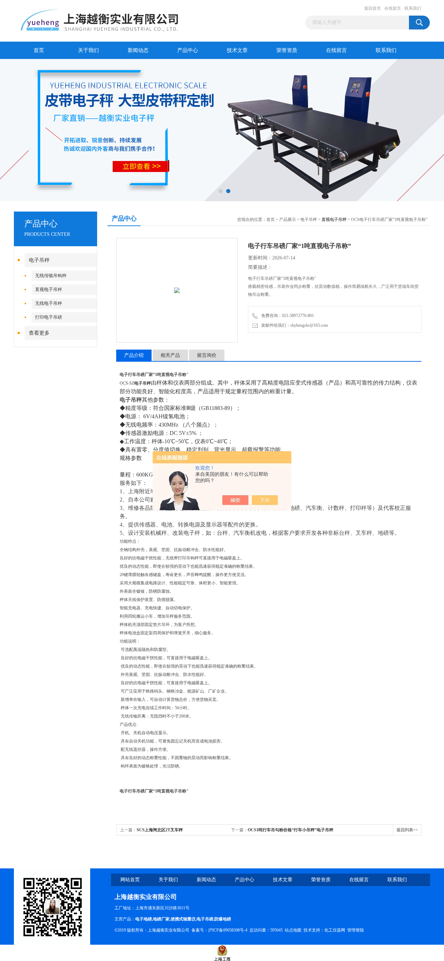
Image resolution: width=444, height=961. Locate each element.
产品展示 (287, 219)
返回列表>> (407, 829)
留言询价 (206, 355)
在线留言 (392, 8)
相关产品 (170, 355)
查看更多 (39, 333)
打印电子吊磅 (48, 317)
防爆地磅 (222, 919)
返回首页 (372, 8)
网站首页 (130, 879)
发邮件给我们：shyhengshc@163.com (293, 325)
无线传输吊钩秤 (51, 275)
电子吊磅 (205, 919)
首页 (39, 50)
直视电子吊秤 (48, 289)
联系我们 (412, 8)
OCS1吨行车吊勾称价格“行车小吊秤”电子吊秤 (290, 829)
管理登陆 (355, 930)
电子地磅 (143, 919)
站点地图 (293, 930)
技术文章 (237, 50)
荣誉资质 (286, 50)
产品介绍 (134, 355)
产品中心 (187, 50)
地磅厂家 (161, 919)
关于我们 (88, 50)
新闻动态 (138, 50)
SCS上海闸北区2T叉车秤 (160, 829)
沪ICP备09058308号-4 (227, 930)
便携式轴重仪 (183, 919)
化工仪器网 (334, 930)
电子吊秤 (39, 260)
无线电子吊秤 (48, 303)
